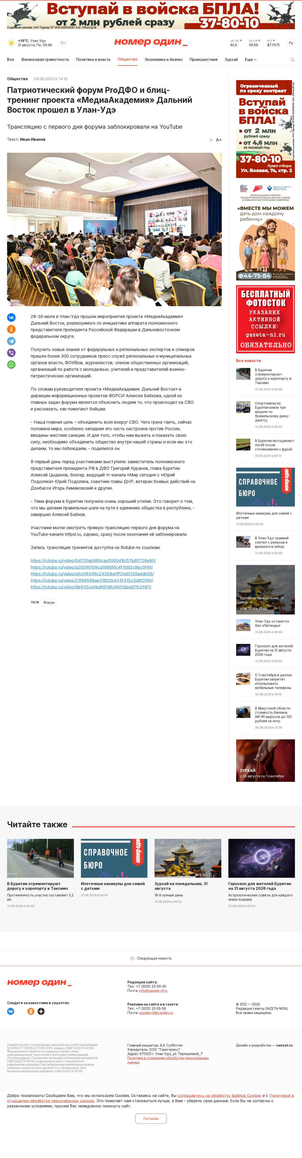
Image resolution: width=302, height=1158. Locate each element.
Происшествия (204, 59)
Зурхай (231, 59)
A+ (219, 140)
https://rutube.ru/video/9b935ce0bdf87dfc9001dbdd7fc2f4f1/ (91, 587)
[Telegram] (11, 341)
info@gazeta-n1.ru (153, 991)
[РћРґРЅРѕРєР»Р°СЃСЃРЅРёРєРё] (11, 329)
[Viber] (11, 353)
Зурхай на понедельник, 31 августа (181, 886)
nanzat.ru (284, 1045)
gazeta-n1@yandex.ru (156, 1013)
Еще (249, 59)
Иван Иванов (33, 139)
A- (211, 140)
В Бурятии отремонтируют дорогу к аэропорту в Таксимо (37, 886)
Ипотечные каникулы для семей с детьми (113, 886)
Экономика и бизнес (164, 59)
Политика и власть (93, 59)
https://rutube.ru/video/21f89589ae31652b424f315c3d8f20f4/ (92, 580)
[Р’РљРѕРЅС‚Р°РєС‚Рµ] (11, 317)
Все (10, 59)
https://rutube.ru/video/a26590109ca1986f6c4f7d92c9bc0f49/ (92, 567)
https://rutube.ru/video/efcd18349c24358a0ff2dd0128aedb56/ (92, 573)
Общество (128, 59)
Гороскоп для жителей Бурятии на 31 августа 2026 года (259, 886)
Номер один (151, 43)
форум (49, 602)
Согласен (151, 1119)
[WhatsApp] (11, 364)
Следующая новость (154, 958)
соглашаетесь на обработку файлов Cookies (219, 1095)
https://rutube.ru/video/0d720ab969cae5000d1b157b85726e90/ (93, 560)
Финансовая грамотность (45, 59)
